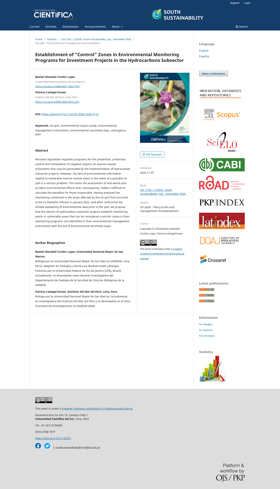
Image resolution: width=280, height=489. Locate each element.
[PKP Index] (222, 207)
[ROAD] (222, 188)
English (204, 50)
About (116, 26)
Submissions (70, 26)
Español (204, 56)
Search (243, 26)
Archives (51, 26)
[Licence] (43, 402)
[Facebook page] (38, 447)
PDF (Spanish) (153, 154)
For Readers (206, 324)
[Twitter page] (46, 447)
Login (247, 3)
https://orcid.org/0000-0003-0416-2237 (57, 102)
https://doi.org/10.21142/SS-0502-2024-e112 (70, 114)
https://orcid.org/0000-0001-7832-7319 (57, 86)
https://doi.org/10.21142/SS (53, 438)
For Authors (206, 330)
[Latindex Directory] (222, 228)
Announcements (95, 26)
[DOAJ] (222, 246)
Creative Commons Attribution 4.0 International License (162, 253)
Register (235, 3)
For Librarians (207, 335)
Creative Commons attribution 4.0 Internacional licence (97, 408)
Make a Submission (213, 73)
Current (34, 26)
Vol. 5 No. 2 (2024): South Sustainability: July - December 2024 (96, 39)
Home (38, 39)
